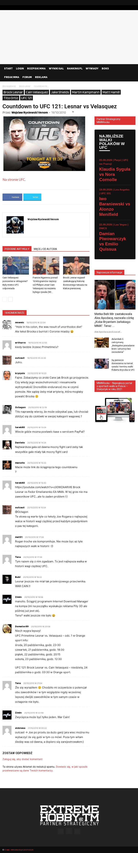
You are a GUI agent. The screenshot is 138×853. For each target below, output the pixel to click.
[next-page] (10, 299)
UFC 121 (26, 98)
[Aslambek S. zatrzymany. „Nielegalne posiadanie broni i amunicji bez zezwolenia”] (102, 342)
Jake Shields (60, 92)
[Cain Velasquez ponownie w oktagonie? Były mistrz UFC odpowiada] (16, 265)
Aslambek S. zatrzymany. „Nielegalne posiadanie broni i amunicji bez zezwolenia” (123, 345)
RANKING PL (74, 68)
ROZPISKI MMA (36, 68)
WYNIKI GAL (56, 68)
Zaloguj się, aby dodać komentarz (23, 759)
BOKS (105, 68)
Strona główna (9, 86)
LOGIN (20, 68)
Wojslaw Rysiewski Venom (30, 112)
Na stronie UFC (14, 179)
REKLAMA (41, 77)
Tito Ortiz (11, 98)
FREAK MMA (11, 77)
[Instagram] (127, 2)
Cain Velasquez (37, 92)
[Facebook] (121, 2)
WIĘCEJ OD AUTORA (45, 249)
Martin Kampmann (86, 92)
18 (73, 111)
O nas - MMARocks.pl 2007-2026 (18, 849)
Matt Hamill (111, 92)
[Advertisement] (69, 37)
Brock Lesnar (24, 86)
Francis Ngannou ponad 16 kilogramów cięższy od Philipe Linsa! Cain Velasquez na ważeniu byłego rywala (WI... (45, 284)
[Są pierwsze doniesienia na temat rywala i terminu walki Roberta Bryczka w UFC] (102, 364)
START (8, 68)
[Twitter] (132, 2)
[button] (131, 68)
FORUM (27, 77)
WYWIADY (92, 68)
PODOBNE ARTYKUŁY (17, 249)
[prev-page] (5, 299)
